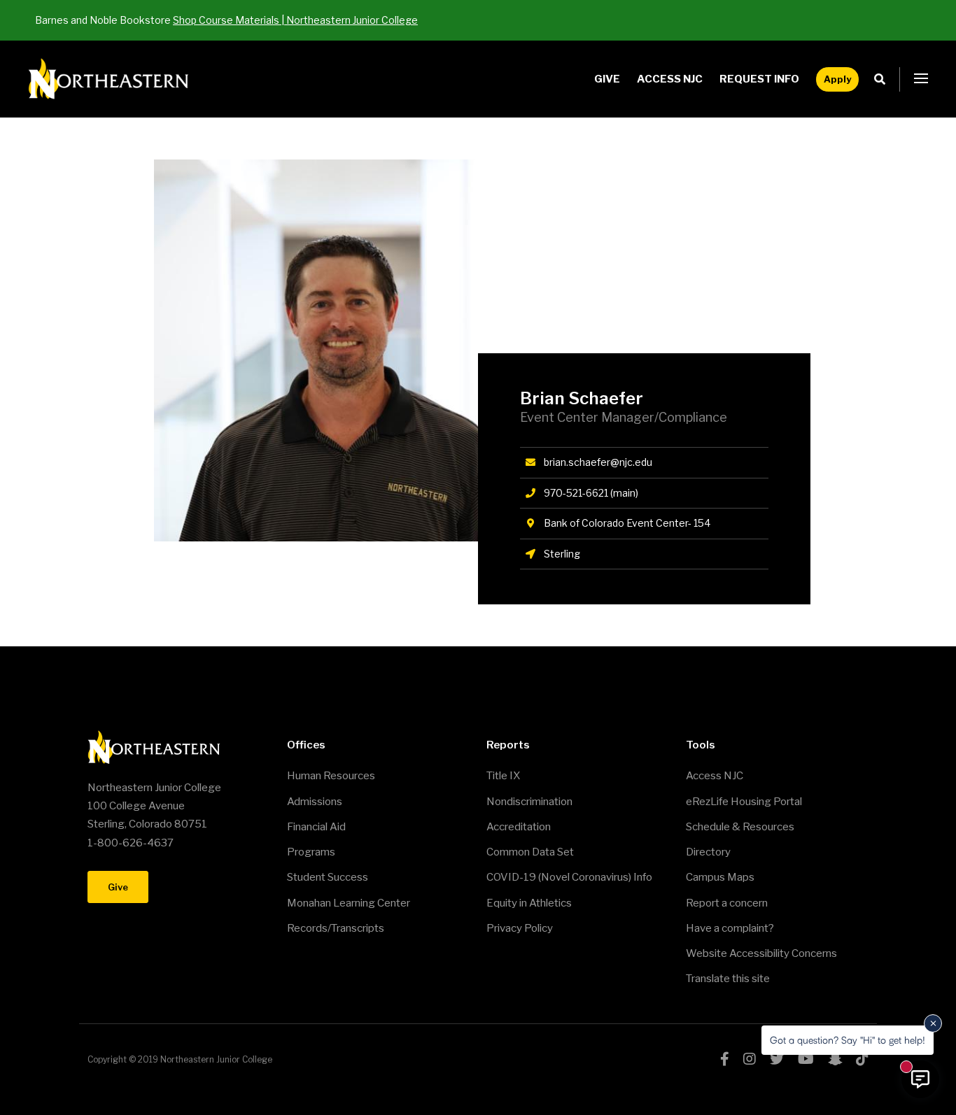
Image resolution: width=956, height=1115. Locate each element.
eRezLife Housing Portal (744, 801)
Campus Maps (720, 877)
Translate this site (728, 978)
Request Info (759, 79)
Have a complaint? (730, 928)
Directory (708, 852)
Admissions (314, 801)
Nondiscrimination (529, 801)
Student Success (327, 877)
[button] (921, 79)
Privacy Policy (519, 928)
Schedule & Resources (740, 827)
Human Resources (331, 775)
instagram (749, 1059)
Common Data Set (530, 852)
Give (607, 79)
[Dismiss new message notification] (933, 1023)
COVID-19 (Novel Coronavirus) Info (569, 877)
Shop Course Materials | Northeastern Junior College (295, 20)
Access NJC (670, 79)
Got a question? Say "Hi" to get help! (847, 1040)
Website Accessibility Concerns (761, 953)
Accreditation (518, 827)
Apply (837, 79)
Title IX (503, 775)
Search (883, 79)
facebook (724, 1059)
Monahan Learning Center (348, 903)
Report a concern (727, 903)
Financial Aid (316, 827)
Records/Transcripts (335, 928)
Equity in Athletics (529, 903)
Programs (311, 852)
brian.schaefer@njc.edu (598, 462)
